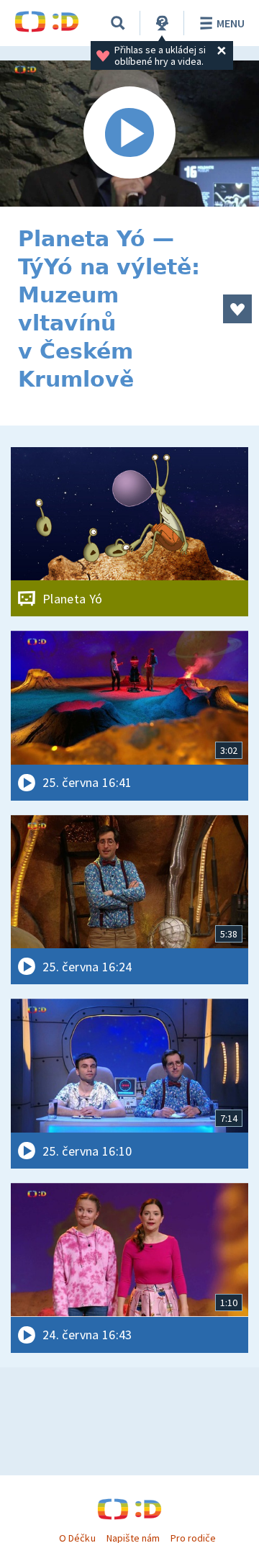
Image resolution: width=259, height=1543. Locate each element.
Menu (231, 23)
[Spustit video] (129, 133)
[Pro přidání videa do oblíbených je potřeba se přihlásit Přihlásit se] (237, 308)
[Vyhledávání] (118, 23)
